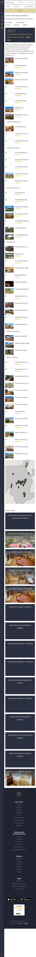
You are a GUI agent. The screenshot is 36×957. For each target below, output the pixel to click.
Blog (19, 872)
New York (19, 842)
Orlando (19, 844)
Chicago (19, 836)
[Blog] (2, 28)
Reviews (19, 810)
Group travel (19, 823)
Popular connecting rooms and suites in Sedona (20, 535)
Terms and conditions (19, 886)
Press (19, 815)
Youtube (19, 864)
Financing (19, 881)
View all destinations (19, 850)
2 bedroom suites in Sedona (20, 570)
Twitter (19, 861)
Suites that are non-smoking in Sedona (20, 736)
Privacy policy (19, 889)
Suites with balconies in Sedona (20, 643)
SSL (20, 923)
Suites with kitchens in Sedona (20, 698)
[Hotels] (2, 24)
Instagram (19, 867)
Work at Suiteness (19, 818)
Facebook (19, 859)
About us (19, 807)
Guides (19, 804)
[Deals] (2, 20)
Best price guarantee (19, 884)
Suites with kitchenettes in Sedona (20, 718)
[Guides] (2, 17)
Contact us (19, 812)
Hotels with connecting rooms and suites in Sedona (20, 516)
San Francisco (19, 847)
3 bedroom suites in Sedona (20, 588)
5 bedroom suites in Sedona (20, 607)
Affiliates (19, 826)
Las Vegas (19, 839)
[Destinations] (2, 13)
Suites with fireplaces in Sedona (20, 662)
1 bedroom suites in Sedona (20, 552)
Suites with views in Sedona (20, 771)
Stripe (26, 923)
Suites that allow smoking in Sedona (20, 754)
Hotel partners (19, 820)
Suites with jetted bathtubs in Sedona (20, 681)
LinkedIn (19, 869)
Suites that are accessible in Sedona (20, 626)
